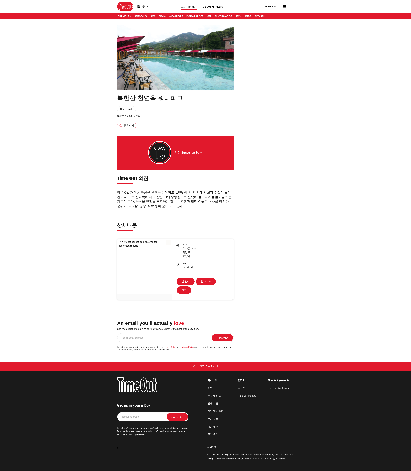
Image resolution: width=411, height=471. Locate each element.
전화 (184, 290)
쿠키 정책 (212, 419)
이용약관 (212, 427)
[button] (168, 242)
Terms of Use (170, 347)
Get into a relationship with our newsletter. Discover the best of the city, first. (158, 329)
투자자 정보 (214, 396)
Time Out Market (247, 396)
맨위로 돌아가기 (208, 366)
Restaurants (141, 16)
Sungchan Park (191, 153)
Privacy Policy (187, 347)
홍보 (210, 388)
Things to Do (124, 16)
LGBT (209, 16)
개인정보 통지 (215, 411)
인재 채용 (212, 404)
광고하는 (243, 388)
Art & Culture (176, 16)
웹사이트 (206, 282)
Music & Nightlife (194, 16)
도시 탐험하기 (189, 7)
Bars (153, 16)
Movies (162, 16)
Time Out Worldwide (278, 388)
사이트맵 (211, 447)
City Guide (259, 16)
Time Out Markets (212, 7)
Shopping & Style (223, 16)
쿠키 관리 (212, 434)
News (238, 16)
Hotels (248, 16)
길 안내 (185, 282)
